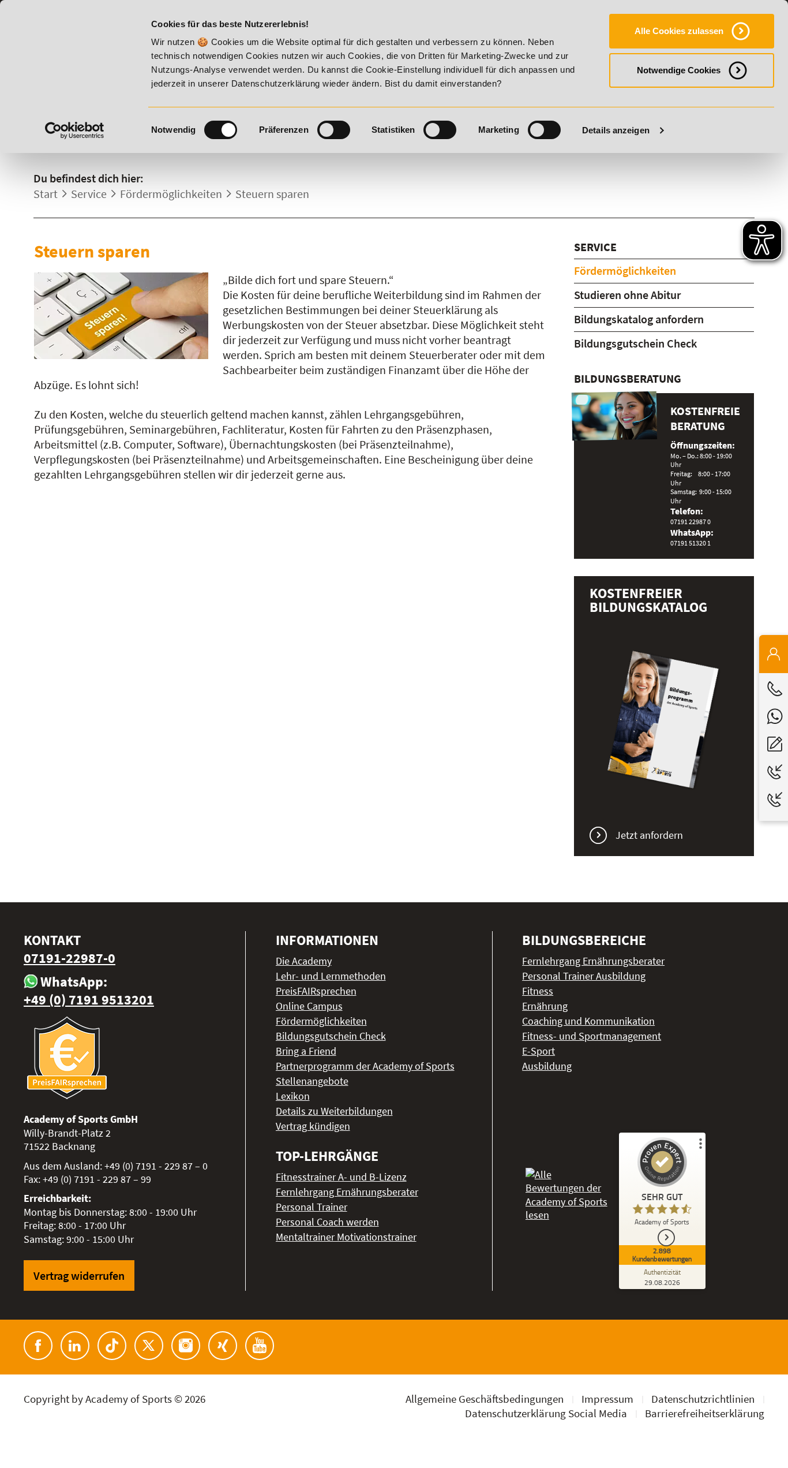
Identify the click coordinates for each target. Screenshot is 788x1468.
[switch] (333, 130)
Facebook (38, 1345)
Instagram (185, 1345)
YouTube (259, 1345)
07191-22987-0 (69, 958)
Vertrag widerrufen (79, 1275)
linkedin (75, 1345)
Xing (222, 1345)
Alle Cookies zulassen (679, 31)
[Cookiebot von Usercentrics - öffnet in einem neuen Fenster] (74, 130)
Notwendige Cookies (679, 70)
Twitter (148, 1345)
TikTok (111, 1345)
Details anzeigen (616, 130)
